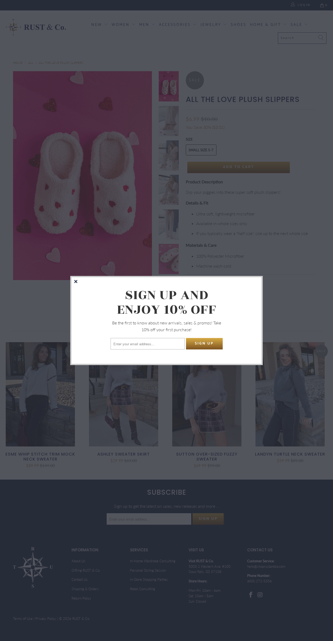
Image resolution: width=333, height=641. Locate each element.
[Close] (76, 282)
